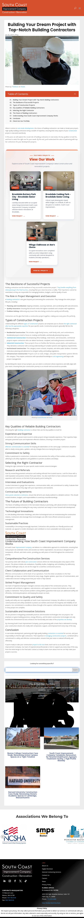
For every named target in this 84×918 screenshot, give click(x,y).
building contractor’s (13, 299)
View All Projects (42, 270)
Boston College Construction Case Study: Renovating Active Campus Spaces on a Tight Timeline (22, 755)
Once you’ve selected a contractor (16, 495)
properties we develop (64, 619)
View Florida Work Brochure (51, 903)
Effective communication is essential (17, 447)
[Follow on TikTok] (25, 881)
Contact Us (45, 875)
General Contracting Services (51, 872)
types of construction (31, 324)
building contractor (24, 430)
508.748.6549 (9, 900)
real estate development (26, 128)
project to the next (38, 645)
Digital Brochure (47, 869)
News (44, 881)
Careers (44, 878)
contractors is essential (55, 633)
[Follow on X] (20, 881)
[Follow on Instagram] (9, 881)
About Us (45, 866)
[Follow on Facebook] (15, 881)
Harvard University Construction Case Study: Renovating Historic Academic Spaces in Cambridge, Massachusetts (22, 795)
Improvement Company (24, 547)
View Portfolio (42, 695)
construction (73, 131)
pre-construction (31, 562)
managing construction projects (55, 636)
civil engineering (58, 356)
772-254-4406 (51, 899)
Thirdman (15, 87)
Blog (16, 35)
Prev (3, 837)
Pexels (23, 87)
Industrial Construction (15, 343)
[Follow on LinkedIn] (4, 881)
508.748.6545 (11, 898)
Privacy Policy (46, 885)
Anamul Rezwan (41, 417)
